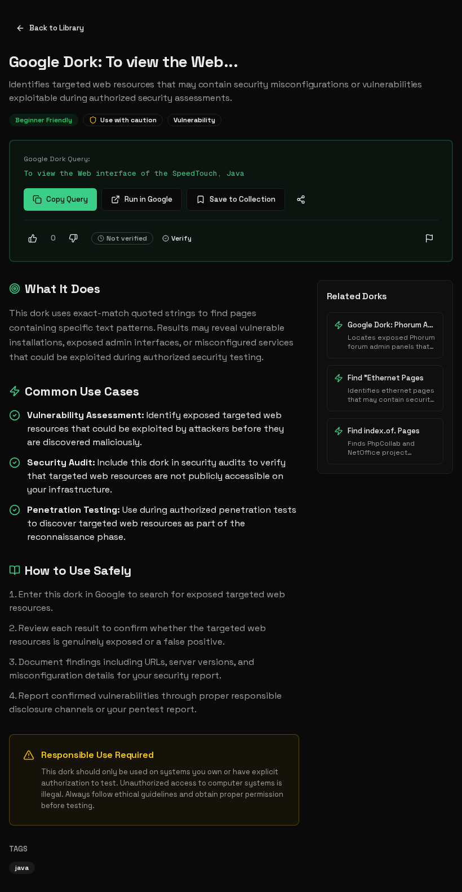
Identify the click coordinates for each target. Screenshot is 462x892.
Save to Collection (243, 199)
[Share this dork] (301, 199)
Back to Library (56, 28)
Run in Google (148, 199)
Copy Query (67, 199)
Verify (181, 238)
